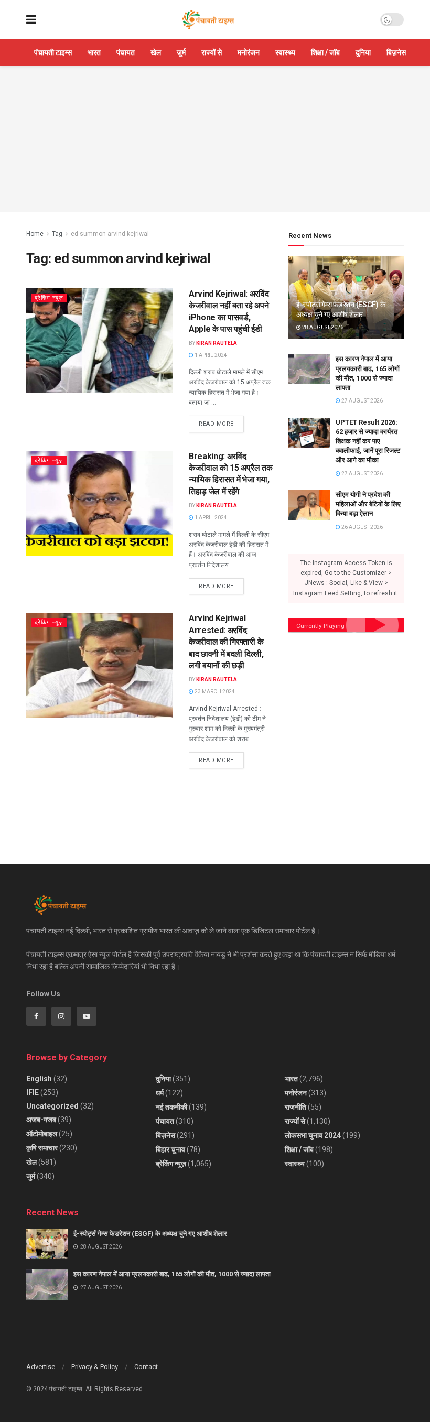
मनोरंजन (249, 52)
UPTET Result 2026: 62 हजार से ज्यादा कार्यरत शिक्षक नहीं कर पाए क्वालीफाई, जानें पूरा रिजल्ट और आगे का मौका (368, 441)
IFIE (32, 1092)
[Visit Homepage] (208, 20)
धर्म (160, 1093)
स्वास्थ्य (285, 52)
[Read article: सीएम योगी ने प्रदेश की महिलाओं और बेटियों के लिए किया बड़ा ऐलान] (309, 505)
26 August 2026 (361, 527)
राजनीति (295, 1107)
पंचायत (125, 52)
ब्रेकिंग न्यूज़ (49, 298)
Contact (146, 1367)
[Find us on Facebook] (36, 1016)
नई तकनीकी (171, 1107)
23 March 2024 (214, 691)
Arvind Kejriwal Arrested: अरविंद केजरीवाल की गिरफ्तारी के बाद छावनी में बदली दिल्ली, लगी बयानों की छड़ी (226, 641)
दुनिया (363, 52)
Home (35, 233)
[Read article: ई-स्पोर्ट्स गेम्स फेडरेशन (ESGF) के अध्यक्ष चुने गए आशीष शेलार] (47, 1244)
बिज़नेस (396, 52)
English (39, 1078)
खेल (155, 52)
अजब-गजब (41, 1119)
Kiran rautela (216, 343)
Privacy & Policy (94, 1367)
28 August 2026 (322, 327)
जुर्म (181, 52)
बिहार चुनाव (170, 1149)
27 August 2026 (361, 401)
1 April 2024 (210, 355)
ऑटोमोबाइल (41, 1134)
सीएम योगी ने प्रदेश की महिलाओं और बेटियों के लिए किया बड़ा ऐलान (368, 504)
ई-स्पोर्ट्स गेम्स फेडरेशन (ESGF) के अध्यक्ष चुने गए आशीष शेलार (150, 1234)
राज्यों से (211, 52)
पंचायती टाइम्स (53, 52)
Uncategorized (52, 1106)
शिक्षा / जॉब (325, 52)
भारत (94, 52)
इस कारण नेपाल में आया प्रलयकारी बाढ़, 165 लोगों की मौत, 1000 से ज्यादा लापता (172, 1274)
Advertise (40, 1367)
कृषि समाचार (42, 1148)
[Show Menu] (31, 19)
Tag (57, 233)
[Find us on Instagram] (61, 1016)
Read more (221, 421)
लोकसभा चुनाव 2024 (313, 1135)
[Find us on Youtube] (86, 1016)
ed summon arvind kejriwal (110, 233)
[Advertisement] (215, 139)
